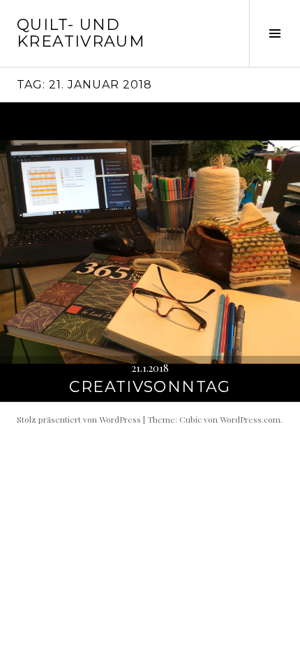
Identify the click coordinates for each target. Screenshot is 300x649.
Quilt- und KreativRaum (81, 33)
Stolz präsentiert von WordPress (79, 419)
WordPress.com (250, 419)
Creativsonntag (149, 386)
